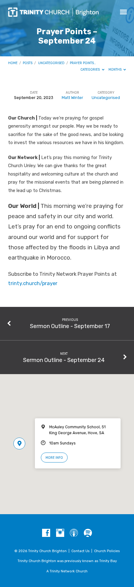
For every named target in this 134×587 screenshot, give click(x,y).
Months (115, 70)
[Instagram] (60, 533)
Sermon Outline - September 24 (64, 360)
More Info (54, 458)
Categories (90, 70)
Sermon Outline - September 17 (70, 326)
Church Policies (107, 551)
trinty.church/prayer (32, 283)
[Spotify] (88, 533)
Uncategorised (51, 63)
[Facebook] (46, 533)
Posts (27, 63)
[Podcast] (74, 533)
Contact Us (80, 551)
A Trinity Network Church (67, 571)
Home (12, 63)
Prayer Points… (83, 63)
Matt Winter (72, 97)
